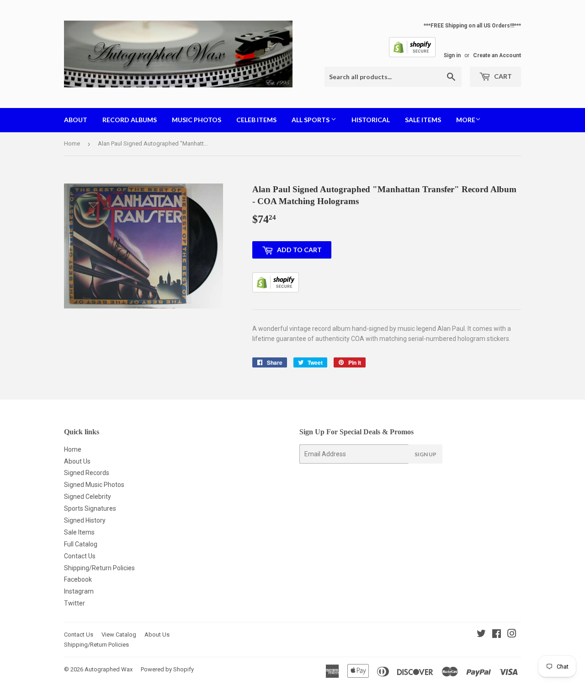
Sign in (452, 55)
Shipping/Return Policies (99, 568)
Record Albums (129, 120)
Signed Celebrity (87, 496)
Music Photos (196, 120)
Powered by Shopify (167, 669)
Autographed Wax (109, 669)
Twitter (74, 603)
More (465, 120)
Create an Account (497, 55)
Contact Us (80, 556)
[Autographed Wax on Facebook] (496, 634)
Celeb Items (256, 120)
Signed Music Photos (94, 484)
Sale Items (423, 120)
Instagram (79, 591)
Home (72, 143)
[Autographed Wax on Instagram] (511, 634)
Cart (502, 76)
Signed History (85, 520)
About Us (77, 461)
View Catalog (118, 634)
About (75, 120)
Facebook (78, 579)
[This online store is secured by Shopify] (412, 55)
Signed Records (86, 472)
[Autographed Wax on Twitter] (481, 634)
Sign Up (425, 454)
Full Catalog (80, 544)
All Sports (311, 120)
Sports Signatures (90, 508)
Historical (370, 120)
